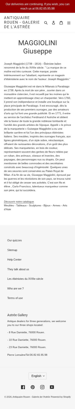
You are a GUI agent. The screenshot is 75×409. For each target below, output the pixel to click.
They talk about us (18, 269)
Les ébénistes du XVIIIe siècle (25, 278)
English (36, 376)
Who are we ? (15, 288)
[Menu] (69, 23)
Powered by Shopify (61, 397)
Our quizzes (14, 240)
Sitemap (12, 250)
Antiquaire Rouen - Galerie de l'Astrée (22, 22)
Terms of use (15, 298)
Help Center (14, 259)
